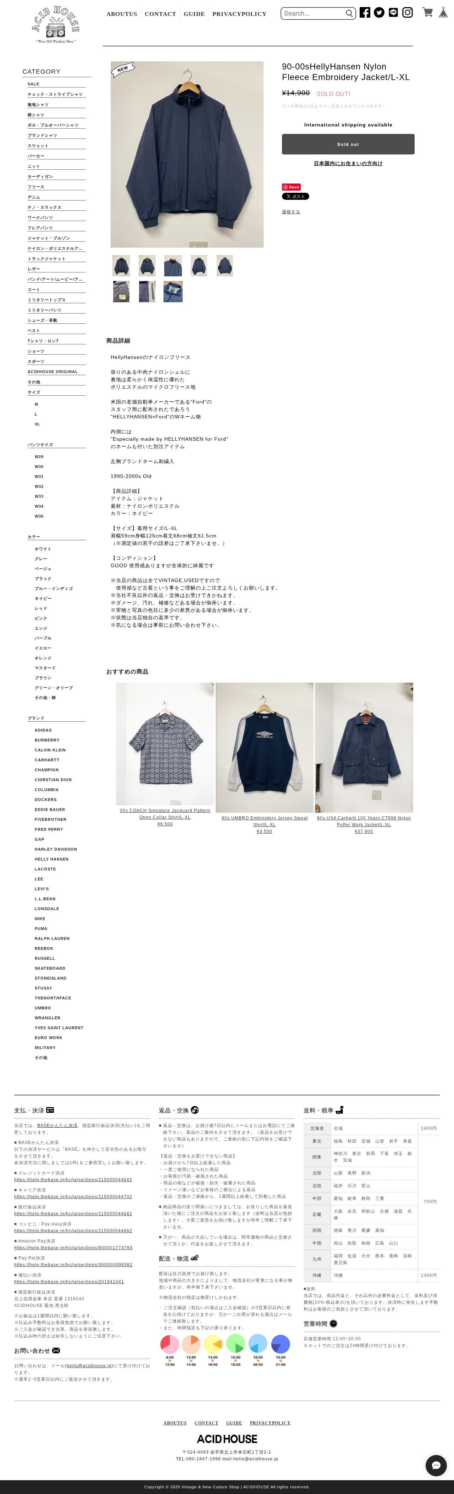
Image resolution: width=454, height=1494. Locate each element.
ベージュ (43, 568)
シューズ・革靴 (42, 320)
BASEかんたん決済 (57, 1125)
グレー (41, 559)
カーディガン (40, 176)
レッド (41, 608)
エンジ (41, 628)
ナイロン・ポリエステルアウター (57, 248)
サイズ (34, 392)
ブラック (43, 578)
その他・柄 (45, 697)
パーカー (36, 156)
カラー (34, 537)
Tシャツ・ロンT (43, 341)
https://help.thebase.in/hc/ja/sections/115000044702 (73, 1196)
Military (45, 1047)
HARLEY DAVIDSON (56, 849)
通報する (291, 211)
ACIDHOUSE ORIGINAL (53, 372)
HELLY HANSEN (52, 859)
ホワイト (43, 549)
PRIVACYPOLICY (239, 14)
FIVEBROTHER (51, 819)
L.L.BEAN (45, 899)
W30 (39, 466)
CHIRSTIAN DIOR (53, 780)
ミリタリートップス (47, 300)
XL (37, 424)
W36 (39, 516)
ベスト (34, 330)
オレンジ (43, 658)
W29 (39, 457)
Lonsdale (47, 909)
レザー (34, 269)
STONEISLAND (51, 978)
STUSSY (43, 988)
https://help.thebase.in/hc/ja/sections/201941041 (69, 1281)
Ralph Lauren (52, 938)
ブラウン (43, 678)
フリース (36, 187)
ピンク (41, 618)
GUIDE (194, 14)
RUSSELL (45, 958)
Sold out (348, 144)
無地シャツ (38, 104)
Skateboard (50, 968)
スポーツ (36, 361)
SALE (33, 84)
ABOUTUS (121, 14)
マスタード (45, 668)
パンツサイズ (40, 444)
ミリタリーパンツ (45, 310)
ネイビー (43, 598)
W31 (39, 476)
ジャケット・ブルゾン (49, 238)
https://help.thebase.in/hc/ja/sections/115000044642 (73, 1179)
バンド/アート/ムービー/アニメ (57, 279)
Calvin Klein (50, 750)
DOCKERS (46, 799)
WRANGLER (48, 1018)
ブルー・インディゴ (54, 588)
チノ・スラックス (45, 207)
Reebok (44, 948)
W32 (39, 486)
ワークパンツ (40, 217)
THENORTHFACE (53, 998)
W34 (39, 506)
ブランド (36, 718)
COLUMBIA (47, 790)
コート (34, 289)
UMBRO (43, 1008)
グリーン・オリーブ (54, 688)
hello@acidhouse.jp (89, 1365)
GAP (39, 839)
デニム (34, 197)
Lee (39, 879)
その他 (34, 382)
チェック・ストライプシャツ (55, 94)
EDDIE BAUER (50, 809)
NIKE (40, 919)
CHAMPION (47, 770)
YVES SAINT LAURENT (59, 1028)
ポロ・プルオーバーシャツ (53, 125)
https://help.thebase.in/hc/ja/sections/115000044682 (73, 1213)
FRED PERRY (49, 829)
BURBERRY (47, 740)
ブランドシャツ (42, 135)
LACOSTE (45, 869)
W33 (39, 496)
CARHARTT (47, 760)
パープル (43, 638)
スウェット (38, 145)
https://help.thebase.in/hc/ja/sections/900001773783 (73, 1247)
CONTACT (160, 14)
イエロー (43, 648)
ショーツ (36, 351)
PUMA (41, 928)
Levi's (42, 889)
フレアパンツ (40, 228)
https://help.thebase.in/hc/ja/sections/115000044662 (73, 1230)
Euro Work (49, 1038)
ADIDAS (43, 730)
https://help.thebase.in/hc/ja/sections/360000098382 (73, 1264)
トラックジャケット (47, 258)
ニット (34, 166)
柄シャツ (36, 115)
